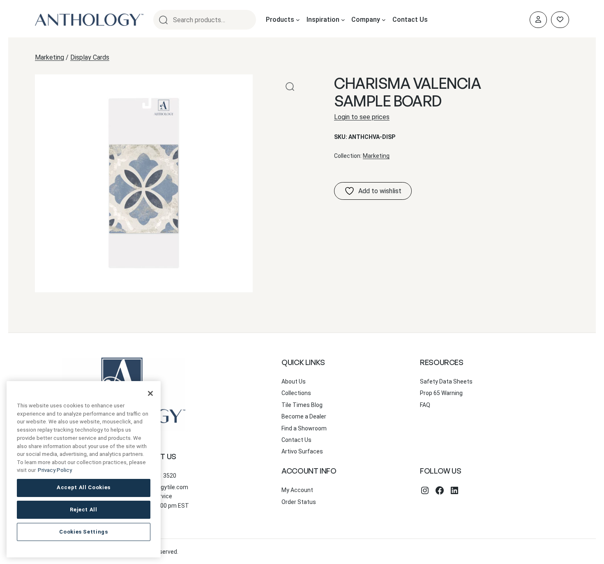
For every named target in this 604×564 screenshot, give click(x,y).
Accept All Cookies (84, 487)
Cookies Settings (83, 532)
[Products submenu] (298, 20)
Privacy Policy (55, 470)
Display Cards (89, 57)
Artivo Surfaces (302, 451)
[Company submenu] (384, 20)
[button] (290, 86)
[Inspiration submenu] (343, 20)
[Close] (150, 393)
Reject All (83, 509)
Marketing (49, 57)
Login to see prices (362, 117)
